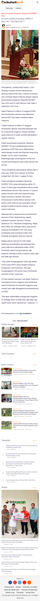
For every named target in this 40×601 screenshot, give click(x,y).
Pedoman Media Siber (12, 590)
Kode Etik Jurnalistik (30, 587)
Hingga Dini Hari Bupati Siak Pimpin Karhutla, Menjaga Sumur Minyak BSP (29, 341)
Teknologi (9, 8)
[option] (10, 337)
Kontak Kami (30, 592)
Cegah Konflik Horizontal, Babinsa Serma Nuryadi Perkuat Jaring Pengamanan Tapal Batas (25, 425)
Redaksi (8, 25)
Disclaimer (20, 592)
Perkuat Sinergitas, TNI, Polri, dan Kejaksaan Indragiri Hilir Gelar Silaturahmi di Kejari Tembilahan (25, 385)
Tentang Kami (9, 587)
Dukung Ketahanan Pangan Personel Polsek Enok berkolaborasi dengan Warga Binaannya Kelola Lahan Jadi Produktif (25, 412)
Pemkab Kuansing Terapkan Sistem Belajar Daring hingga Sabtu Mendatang (10, 341)
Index (35, 324)
